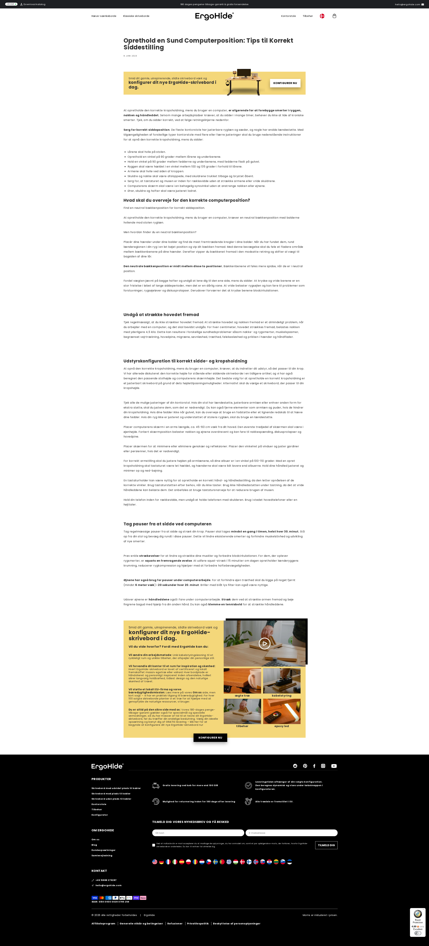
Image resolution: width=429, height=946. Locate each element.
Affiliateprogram (103, 923)
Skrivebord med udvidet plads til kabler (116, 788)
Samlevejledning (102, 855)
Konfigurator (100, 814)
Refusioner (175, 923)
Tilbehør (308, 16)
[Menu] (424, 910)
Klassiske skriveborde (136, 16)
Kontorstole (288, 16)
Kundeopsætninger (104, 850)
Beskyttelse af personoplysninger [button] (236, 923)
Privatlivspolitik (198, 923)
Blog (94, 844)
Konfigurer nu (285, 83)
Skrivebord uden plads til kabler (111, 798)
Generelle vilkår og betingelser (141, 923)
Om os (197, 692)
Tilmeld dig (326, 845)
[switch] (418, 933)
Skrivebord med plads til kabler (111, 793)
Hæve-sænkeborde (104, 16)
